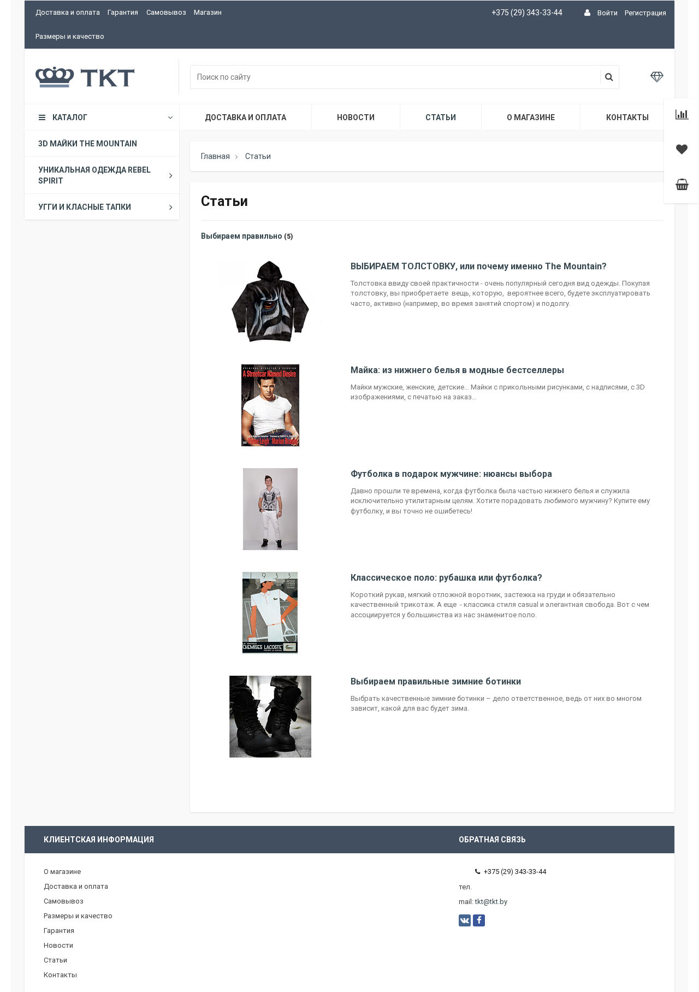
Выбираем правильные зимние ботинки (436, 681)
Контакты (627, 117)
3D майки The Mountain (87, 143)
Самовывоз (166, 12)
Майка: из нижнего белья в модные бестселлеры (457, 370)
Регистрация (645, 13)
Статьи (440, 117)
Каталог (69, 117)
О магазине (531, 117)
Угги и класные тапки (84, 207)
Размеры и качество (69, 36)
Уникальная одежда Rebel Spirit (94, 175)
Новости (356, 117)
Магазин (208, 12)
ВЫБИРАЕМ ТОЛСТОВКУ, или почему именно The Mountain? (479, 266)
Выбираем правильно (241, 236)
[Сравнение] (682, 115)
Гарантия (123, 12)
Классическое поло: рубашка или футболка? (446, 577)
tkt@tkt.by (491, 901)
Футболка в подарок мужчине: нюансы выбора (451, 474)
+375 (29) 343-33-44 (526, 12)
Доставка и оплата (67, 12)
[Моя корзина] (682, 185)
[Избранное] (682, 150)
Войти (607, 13)
